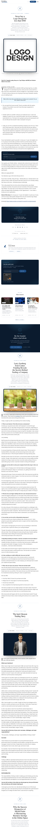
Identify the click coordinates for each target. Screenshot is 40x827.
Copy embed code (15, 233)
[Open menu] (38, 1)
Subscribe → (33, 1)
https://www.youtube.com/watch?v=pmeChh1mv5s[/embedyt (21, 201)
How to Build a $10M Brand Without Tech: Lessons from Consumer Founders (6, 307)
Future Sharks (11, 245)
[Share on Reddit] (22, 227)
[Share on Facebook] (20, 227)
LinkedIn (19, 251)
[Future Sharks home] (4, 2)
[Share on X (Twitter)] (15, 227)
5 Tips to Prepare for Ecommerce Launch (19, 306)
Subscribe (33, 156)
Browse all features (20, 319)
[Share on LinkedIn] (18, 227)
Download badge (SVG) (24, 233)
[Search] (28, 2)
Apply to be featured (16, 347)
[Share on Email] (25, 227)
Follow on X (12, 251)
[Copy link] (27, 227)
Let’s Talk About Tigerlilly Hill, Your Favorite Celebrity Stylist (32, 307)
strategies (17, 416)
